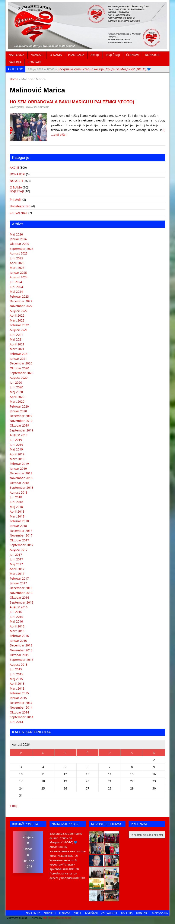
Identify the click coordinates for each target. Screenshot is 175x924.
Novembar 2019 (21, 421)
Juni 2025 (16, 258)
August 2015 (19, 664)
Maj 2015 (16, 679)
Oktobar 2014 (19, 712)
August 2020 (19, 378)
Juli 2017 (16, 555)
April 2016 (17, 626)
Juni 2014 (16, 722)
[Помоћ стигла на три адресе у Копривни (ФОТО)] (111, 852)
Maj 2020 (16, 392)
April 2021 (17, 344)
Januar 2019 (18, 468)
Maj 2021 (16, 339)
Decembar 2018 (21, 473)
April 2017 (17, 569)
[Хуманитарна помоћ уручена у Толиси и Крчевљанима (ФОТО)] (96, 852)
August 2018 (19, 492)
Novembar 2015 (21, 650)
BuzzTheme (64, 918)
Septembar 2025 (21, 249)
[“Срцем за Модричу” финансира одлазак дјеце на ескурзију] (96, 887)
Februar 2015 (19, 693)
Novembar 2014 (21, 707)
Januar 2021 (18, 359)
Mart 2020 (17, 401)
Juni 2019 (16, 445)
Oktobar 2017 (19, 540)
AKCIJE (95, 55)
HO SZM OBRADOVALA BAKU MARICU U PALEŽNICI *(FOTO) (72, 101)
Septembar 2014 (21, 717)
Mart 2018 (17, 516)
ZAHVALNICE (19, 213)
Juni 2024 (16, 287)
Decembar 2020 (21, 363)
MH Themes (50, 918)
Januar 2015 (18, 698)
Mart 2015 (17, 688)
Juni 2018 (16, 502)
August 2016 (19, 607)
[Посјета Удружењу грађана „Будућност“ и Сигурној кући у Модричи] (96, 875)
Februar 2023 (19, 296)
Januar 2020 (18, 411)
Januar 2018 (18, 526)
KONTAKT (35, 62)
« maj (14, 806)
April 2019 (17, 454)
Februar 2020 (19, 406)
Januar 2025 (18, 272)
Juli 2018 (16, 497)
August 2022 (19, 311)
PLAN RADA (76, 55)
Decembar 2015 (21, 645)
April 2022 (17, 315)
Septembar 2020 (21, 373)
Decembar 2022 (21, 301)
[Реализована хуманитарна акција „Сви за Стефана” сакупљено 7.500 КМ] (111, 887)
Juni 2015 (16, 674)
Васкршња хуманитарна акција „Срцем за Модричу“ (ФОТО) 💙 (89, 69)
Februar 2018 (19, 521)
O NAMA (56, 55)
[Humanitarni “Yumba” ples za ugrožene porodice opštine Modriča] (111, 899)
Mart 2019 (17, 459)
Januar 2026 (18, 239)
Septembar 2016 (21, 602)
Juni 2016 (16, 617)
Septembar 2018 (21, 487)
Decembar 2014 (21, 703)
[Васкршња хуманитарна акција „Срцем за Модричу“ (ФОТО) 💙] (96, 840)
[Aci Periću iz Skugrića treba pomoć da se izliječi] (96, 864)
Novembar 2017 (21, 535)
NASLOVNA (16, 55)
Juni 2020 (16, 387)
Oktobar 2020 (19, 368)
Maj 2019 (16, 449)
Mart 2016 (17, 631)
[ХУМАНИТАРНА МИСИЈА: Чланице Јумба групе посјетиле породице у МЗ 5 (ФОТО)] (111, 864)
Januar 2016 (18, 641)
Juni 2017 (16, 559)
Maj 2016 (16, 621)
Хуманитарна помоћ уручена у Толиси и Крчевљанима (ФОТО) (64, 864)
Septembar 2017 (21, 545)
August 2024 (19, 277)
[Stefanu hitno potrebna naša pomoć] (96, 899)
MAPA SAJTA (160, 913)
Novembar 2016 (21, 593)
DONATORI (152, 55)
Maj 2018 (16, 507)
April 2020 (17, 397)
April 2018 (17, 511)
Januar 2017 (18, 583)
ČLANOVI (132, 55)
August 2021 (19, 330)
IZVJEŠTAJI (113, 55)
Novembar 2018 (21, 478)
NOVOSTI (37, 55)
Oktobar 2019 (19, 425)
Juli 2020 (16, 382)
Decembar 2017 (21, 531)
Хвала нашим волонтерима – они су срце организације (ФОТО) (68, 851)
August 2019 (19, 435)
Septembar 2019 (21, 430)
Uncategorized (20, 206)
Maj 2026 (16, 234)
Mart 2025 (17, 268)
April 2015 (17, 683)
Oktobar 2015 (19, 655)
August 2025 (19, 253)
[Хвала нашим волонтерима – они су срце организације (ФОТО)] (111, 840)
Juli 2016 (16, 612)
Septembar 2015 (21, 660)
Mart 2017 (17, 574)
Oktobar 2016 (19, 597)
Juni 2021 (16, 335)
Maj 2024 (16, 291)
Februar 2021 (19, 354)
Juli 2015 (16, 669)
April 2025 (17, 263)
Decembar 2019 (21, 416)
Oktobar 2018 (19, 483)
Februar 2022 (19, 325)
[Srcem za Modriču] (87, 47)
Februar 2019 (19, 464)
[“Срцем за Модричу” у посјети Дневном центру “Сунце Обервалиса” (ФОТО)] (111, 875)
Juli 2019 (16, 440)
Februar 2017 (19, 578)
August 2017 (19, 550)
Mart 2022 (17, 320)
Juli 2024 (16, 282)
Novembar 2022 (21, 306)
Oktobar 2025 (19, 244)
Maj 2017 (16, 564)
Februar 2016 (19, 636)
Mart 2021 (17, 349)
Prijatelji (16, 199)
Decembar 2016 (21, 588)
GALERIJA (15, 62)
